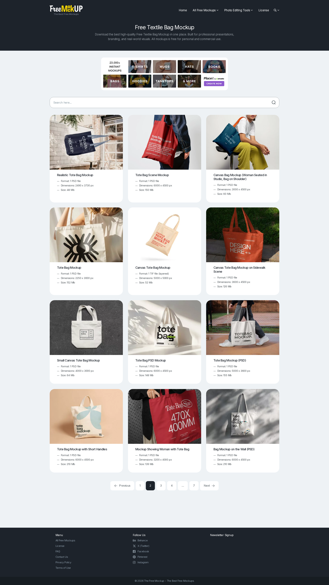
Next (207, 485)
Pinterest (142, 556)
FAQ (58, 551)
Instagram (143, 562)
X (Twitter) (143, 546)
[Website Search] (275, 10)
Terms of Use (63, 567)
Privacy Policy (63, 562)
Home (183, 10)
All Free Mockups (204, 10)
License (264, 10)
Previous (124, 485)
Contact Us (62, 556)
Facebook (143, 551)
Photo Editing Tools (237, 10)
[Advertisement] (164, 508)
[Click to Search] (273, 102)
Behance (143, 540)
